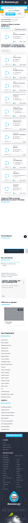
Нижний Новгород (7, 477)
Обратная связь (6, 445)
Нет (19, 13)
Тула (4, 486)
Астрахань (19, 475)
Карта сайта (6, 449)
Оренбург (5, 475)
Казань (18, 459)
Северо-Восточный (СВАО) (8, 412)
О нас (4, 442)
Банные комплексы (5, 397)
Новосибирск (6, 462)
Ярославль (5, 489)
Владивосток (20, 468)
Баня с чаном (4, 386)
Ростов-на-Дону (6, 482)
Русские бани (4, 340)
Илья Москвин (14, 19)
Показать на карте (21, 29)
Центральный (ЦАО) (6, 407)
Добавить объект (13, 435)
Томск (18, 473)
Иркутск (5, 473)
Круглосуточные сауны (6, 364)
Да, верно (10, 13)
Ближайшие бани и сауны (7, 394)
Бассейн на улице (5, 380)
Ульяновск (19, 486)
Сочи (18, 482)
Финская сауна (4, 351)
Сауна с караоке (5, 383)
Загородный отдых (5, 361)
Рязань (18, 484)
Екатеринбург (6, 459)
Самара (18, 464)
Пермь (4, 471)
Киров (18, 466)
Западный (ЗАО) (5, 429)
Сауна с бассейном (5, 353)
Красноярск (5, 464)
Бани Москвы (20, 455)
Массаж (3, 367)
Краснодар (5, 466)
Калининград (20, 480)
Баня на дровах (4, 342)
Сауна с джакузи (5, 359)
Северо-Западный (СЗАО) (7, 415)
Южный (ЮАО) (5, 418)
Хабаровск (5, 468)
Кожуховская (5, 50)
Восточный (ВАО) (5, 426)
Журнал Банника (7, 447)
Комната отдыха (5, 375)
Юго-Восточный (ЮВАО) (7, 421)
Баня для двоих (5, 356)
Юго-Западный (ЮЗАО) (7, 424)
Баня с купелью (5, 378)
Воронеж (19, 477)
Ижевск (18, 471)
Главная (3, 14)
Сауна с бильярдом (5, 369)
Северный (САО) (5, 410)
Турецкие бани (4, 348)
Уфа (4, 480)
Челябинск (5, 484)
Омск (18, 462)
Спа (2, 388)
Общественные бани (6, 345)
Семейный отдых (5, 391)
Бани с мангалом (5, 372)
